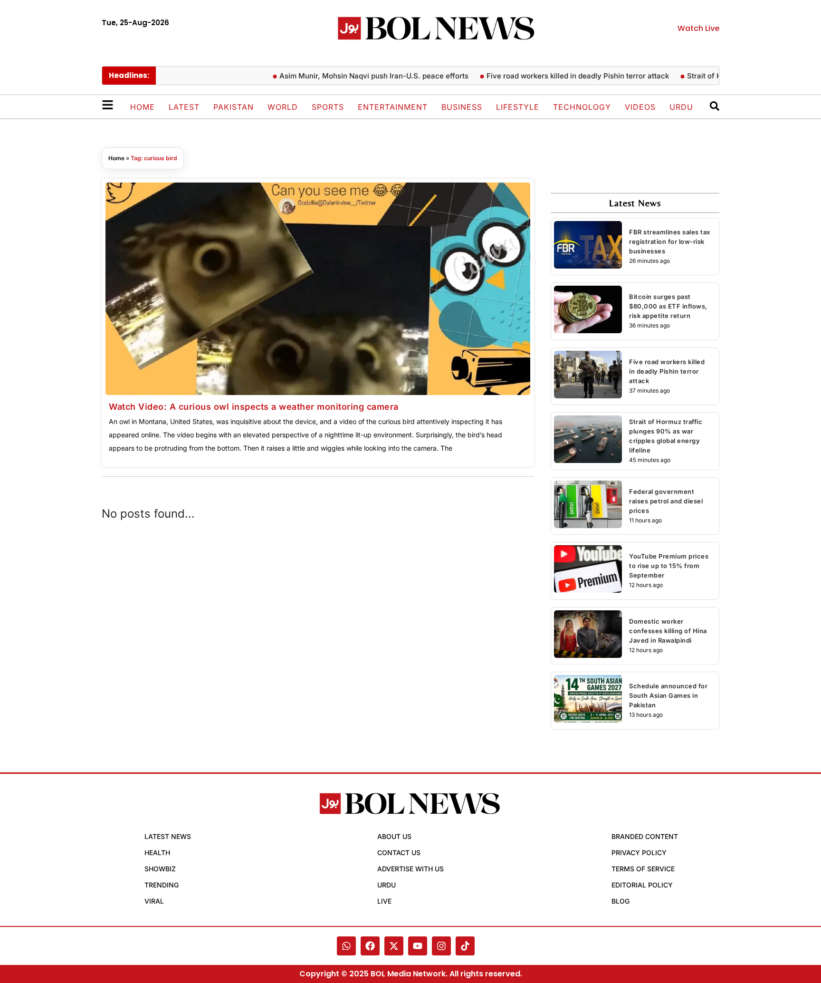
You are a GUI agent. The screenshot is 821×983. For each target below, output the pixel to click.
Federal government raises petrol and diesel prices (666, 501)
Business (461, 107)
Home (142, 107)
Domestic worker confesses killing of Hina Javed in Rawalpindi (668, 630)
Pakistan (233, 107)
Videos (640, 107)
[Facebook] (370, 945)
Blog (620, 901)
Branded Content (644, 836)
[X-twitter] (393, 945)
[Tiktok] (465, 945)
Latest (184, 107)
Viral (154, 901)
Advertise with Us (410, 869)
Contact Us (398, 852)
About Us (394, 836)
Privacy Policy (639, 852)
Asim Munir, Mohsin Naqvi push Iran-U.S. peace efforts (356, 75)
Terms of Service (643, 869)
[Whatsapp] (346, 945)
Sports (328, 107)
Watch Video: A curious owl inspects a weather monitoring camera (254, 407)
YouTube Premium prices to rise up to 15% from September (668, 565)
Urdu (681, 107)
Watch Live (698, 28)
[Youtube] (417, 945)
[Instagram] (441, 945)
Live (384, 901)
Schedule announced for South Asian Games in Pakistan (668, 695)
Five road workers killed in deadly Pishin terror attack (560, 75)
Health (157, 852)
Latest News (167, 836)
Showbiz (160, 869)
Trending (161, 885)
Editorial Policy (642, 885)
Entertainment (393, 107)
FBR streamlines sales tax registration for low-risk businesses (669, 241)
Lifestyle (517, 107)
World (282, 107)
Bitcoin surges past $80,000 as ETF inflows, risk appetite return (668, 306)
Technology (582, 107)
